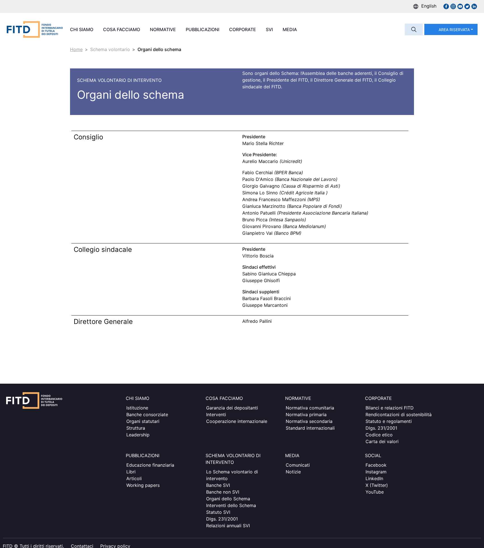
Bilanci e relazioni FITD (390, 408)
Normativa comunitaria (310, 408)
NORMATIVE (163, 29)
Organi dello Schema (228, 498)
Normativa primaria (306, 414)
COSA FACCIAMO (122, 29)
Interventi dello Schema (231, 505)
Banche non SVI (222, 492)
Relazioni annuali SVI (228, 525)
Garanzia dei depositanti (232, 408)
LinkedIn (374, 478)
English (428, 6)
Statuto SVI (218, 512)
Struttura (135, 428)
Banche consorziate (147, 414)
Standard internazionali (310, 428)
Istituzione (137, 408)
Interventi (216, 414)
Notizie (293, 472)
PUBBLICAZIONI (203, 29)
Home (76, 49)
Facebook (376, 465)
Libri (131, 472)
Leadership (138, 435)
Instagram (376, 472)
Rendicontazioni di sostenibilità (399, 414)
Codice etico (379, 435)
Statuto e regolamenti (389, 421)
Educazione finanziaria (150, 465)
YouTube (375, 492)
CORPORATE (243, 29)
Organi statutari (142, 421)
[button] (451, 29)
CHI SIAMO (82, 29)
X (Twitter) (377, 485)
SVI (270, 29)
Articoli (134, 478)
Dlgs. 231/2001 (381, 428)
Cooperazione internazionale (236, 421)
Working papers (143, 485)
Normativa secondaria (309, 421)
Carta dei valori (382, 441)
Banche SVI (218, 485)
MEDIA (290, 29)
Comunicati (298, 465)
